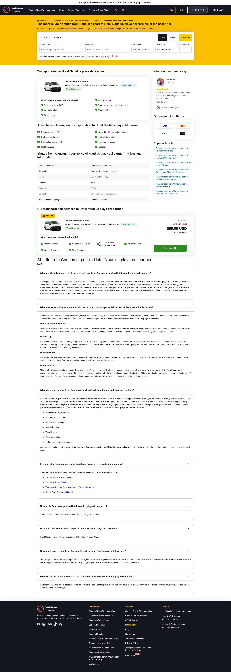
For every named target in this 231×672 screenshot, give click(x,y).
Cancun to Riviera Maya (99, 652)
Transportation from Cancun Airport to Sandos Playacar (172, 185)
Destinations (94, 664)
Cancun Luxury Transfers (136, 616)
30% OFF (49, 216)
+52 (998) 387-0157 (170, 627)
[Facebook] (38, 624)
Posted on (170, 107)
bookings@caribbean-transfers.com (177, 611)
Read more (162, 102)
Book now (168, 248)
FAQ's (128, 629)
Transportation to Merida (99, 643)
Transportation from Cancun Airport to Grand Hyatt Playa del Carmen (172, 171)
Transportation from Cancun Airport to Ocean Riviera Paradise (172, 192)
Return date (160, 44)
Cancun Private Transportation (138, 611)
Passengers (184, 44)
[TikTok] (55, 624)
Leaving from (44, 44)
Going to (89, 44)
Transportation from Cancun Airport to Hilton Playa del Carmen (172, 178)
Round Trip (58, 37)
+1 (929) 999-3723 (170, 619)
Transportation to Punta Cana (101, 648)
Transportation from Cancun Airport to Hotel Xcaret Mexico (174, 164)
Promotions (130, 655)
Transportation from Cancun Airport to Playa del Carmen (69, 487)
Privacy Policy (131, 643)
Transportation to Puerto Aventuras (104, 639)
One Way (45, 37)
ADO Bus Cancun (133, 620)
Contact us (130, 634)
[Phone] (172, 10)
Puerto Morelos (95, 629)
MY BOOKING (197, 10)
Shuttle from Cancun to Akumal (59, 492)
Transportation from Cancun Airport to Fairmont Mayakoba (172, 149)
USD (163, 38)
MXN (172, 38)
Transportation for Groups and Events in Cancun (138, 649)
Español (220, 10)
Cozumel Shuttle (96, 634)
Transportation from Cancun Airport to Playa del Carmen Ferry (172, 156)
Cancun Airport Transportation (42, 10)
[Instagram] (44, 624)
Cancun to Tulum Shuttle (99, 10)
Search (185, 38)
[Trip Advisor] (50, 624)
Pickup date (136, 44)
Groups (118, 10)
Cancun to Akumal (97, 625)
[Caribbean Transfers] (13, 10)
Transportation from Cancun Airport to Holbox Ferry (104, 658)
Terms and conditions (134, 639)
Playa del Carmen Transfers (71, 10)
